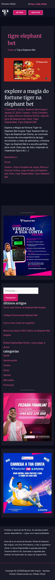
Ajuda (6, 355)
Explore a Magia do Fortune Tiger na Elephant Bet (27, 97)
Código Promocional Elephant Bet (20, 315)
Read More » (11, 157)
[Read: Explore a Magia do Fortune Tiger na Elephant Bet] (27, 69)
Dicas (21, 109)
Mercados (8, 380)
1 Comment (10, 109)
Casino (6, 365)
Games (7, 375)
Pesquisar (11, 297)
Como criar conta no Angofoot (18, 323)
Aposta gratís (10, 360)
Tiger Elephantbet (24, 173)
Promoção (8, 385)
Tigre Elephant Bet (27, 122)
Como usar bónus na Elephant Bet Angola (24, 307)
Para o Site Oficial (38, 4)
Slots (29, 119)
